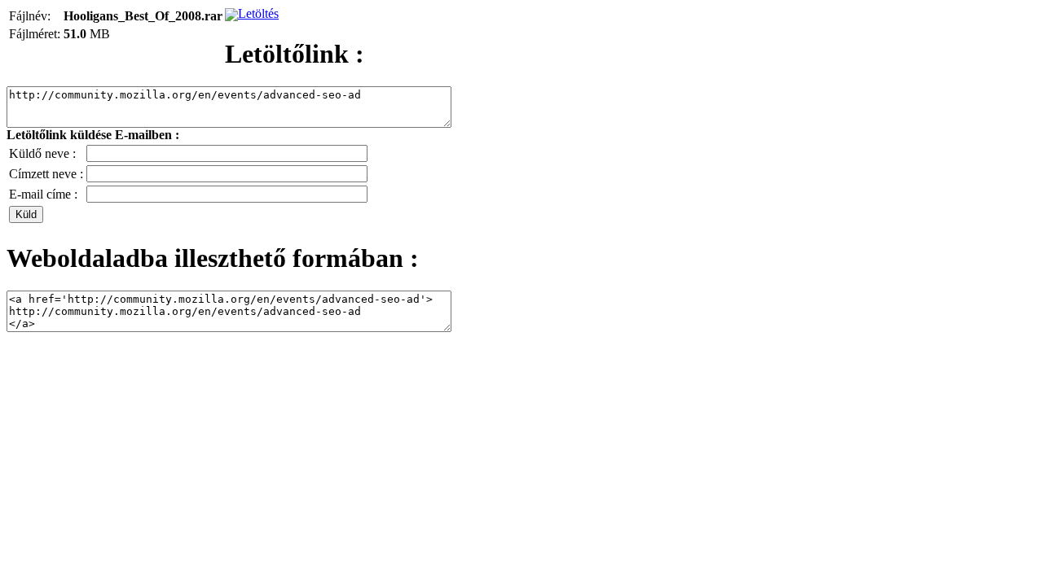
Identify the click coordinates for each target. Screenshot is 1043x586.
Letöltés (258, 13)
